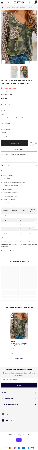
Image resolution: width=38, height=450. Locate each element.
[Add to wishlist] (31, 143)
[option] (19, 37)
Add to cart (14, 143)
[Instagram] (3, 420)
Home (2, 7)
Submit (19, 385)
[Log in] (30, 2)
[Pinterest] (7, 420)
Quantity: (3, 132)
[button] (31, 62)
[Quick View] (11, 317)
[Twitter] (12, 420)
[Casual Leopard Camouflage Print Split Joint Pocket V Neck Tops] (19, 326)
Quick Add (19, 358)
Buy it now (19, 149)
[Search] (8, 2)
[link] (10, 294)
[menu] (2, 2)
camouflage (12, 352)
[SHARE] (35, 143)
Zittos (7, 92)
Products (8, 7)
